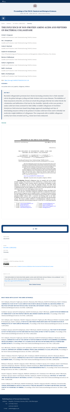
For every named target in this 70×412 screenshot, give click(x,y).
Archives (9, 23)
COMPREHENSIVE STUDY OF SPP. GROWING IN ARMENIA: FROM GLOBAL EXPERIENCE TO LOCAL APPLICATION (34, 349)
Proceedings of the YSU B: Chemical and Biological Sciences (35, 11)
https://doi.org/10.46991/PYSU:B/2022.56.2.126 (17, 80)
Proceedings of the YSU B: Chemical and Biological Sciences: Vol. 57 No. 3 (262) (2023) (33, 333)
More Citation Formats (35, 284)
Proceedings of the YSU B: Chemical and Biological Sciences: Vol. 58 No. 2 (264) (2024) (36, 360)
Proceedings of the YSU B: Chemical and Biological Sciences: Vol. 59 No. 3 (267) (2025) (34, 350)
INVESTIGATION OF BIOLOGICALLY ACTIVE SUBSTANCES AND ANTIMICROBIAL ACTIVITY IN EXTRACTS (32, 367)
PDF (36, 229)
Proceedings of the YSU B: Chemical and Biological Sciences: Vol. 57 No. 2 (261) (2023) (36, 343)
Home (2, 23)
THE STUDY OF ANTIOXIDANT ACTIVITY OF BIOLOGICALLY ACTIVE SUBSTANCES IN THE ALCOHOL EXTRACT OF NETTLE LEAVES (33, 331)
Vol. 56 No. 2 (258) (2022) (19, 23)
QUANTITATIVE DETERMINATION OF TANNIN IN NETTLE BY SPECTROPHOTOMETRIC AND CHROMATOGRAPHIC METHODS (34, 313)
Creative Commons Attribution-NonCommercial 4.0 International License (35, 266)
